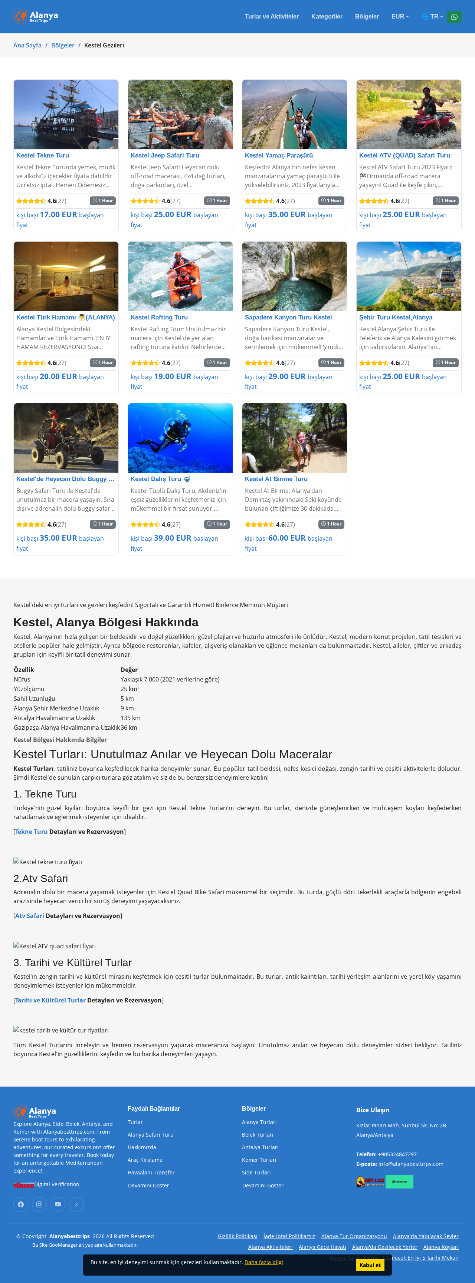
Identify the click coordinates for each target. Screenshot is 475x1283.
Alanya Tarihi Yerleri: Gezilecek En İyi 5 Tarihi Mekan (394, 1257)
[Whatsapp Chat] (454, 17)
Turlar (135, 1122)
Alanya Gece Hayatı (322, 1246)
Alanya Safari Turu (151, 1134)
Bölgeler (367, 16)
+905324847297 (397, 1154)
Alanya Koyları (441, 1246)
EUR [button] (398, 16)
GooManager (63, 1244)
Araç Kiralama (145, 1160)
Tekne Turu (31, 832)
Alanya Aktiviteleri (270, 1246)
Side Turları (256, 1172)
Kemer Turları (259, 1160)
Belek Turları (257, 1134)
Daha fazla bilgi (264, 1262)
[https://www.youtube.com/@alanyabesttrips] (57, 1204)
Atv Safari (29, 916)
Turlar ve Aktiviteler (272, 16)
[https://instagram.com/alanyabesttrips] (39, 1204)
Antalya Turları (260, 1147)
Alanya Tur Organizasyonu (354, 1236)
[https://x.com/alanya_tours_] (76, 1204)
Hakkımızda (142, 1147)
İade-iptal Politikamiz (289, 1236)
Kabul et (370, 1265)
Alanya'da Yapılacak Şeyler (426, 1236)
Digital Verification (56, 1184)
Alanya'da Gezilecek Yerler (384, 1246)
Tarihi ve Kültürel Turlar (50, 1000)
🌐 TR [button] (430, 16)
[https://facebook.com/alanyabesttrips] (20, 1204)
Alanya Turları (259, 1122)
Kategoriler (327, 16)
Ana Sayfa (27, 45)
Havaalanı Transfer (151, 1172)
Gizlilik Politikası (238, 1236)
